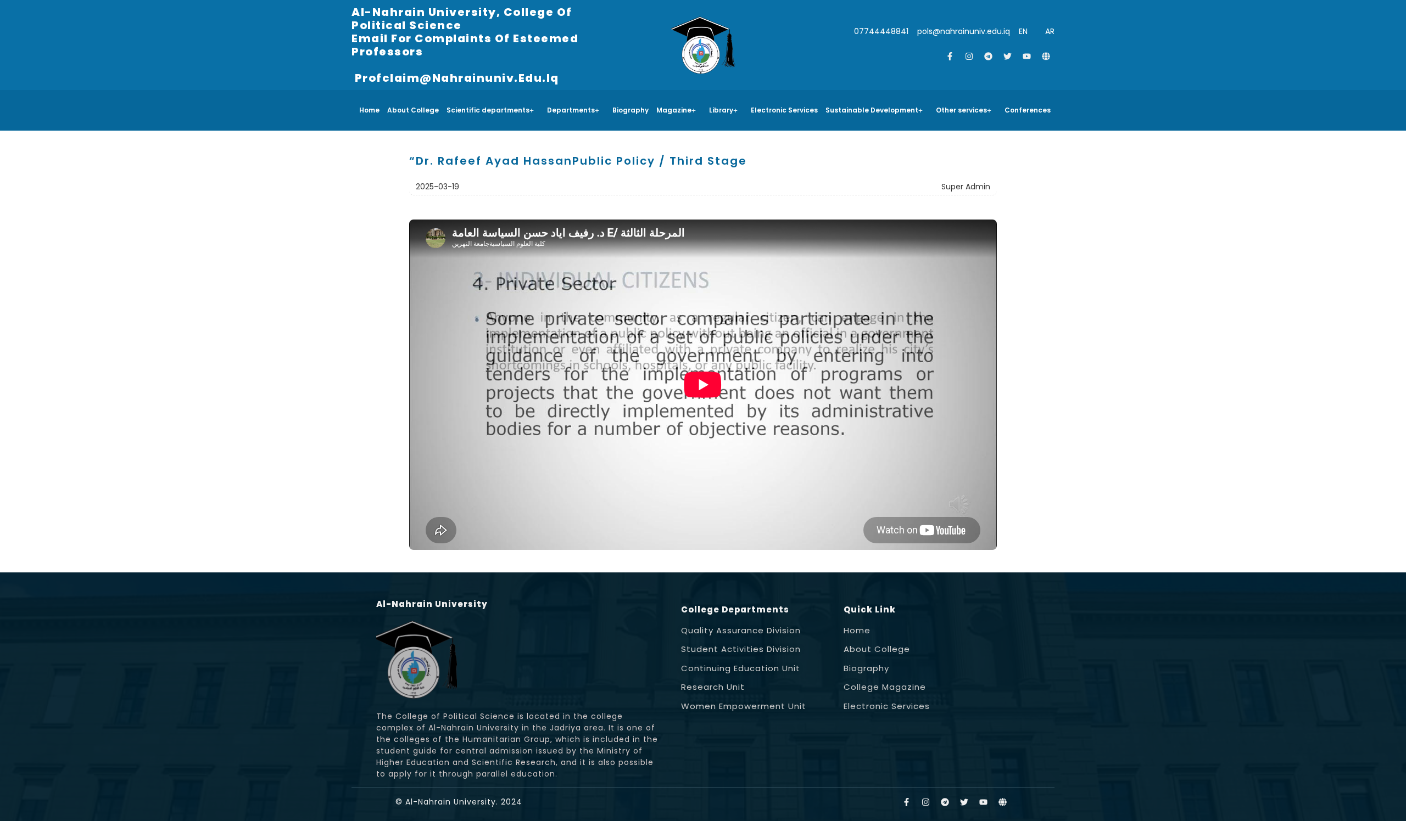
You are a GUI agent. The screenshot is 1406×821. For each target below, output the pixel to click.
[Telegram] (988, 56)
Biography (630, 110)
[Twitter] (1008, 56)
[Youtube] (1027, 56)
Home (369, 110)
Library (721, 110)
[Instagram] (969, 56)
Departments (571, 110)
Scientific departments (488, 110)
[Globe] (1046, 56)
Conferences (1028, 110)
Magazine (673, 110)
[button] (493, 110)
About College (413, 110)
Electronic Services (784, 110)
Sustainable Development (871, 110)
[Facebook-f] (950, 56)
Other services (961, 110)
